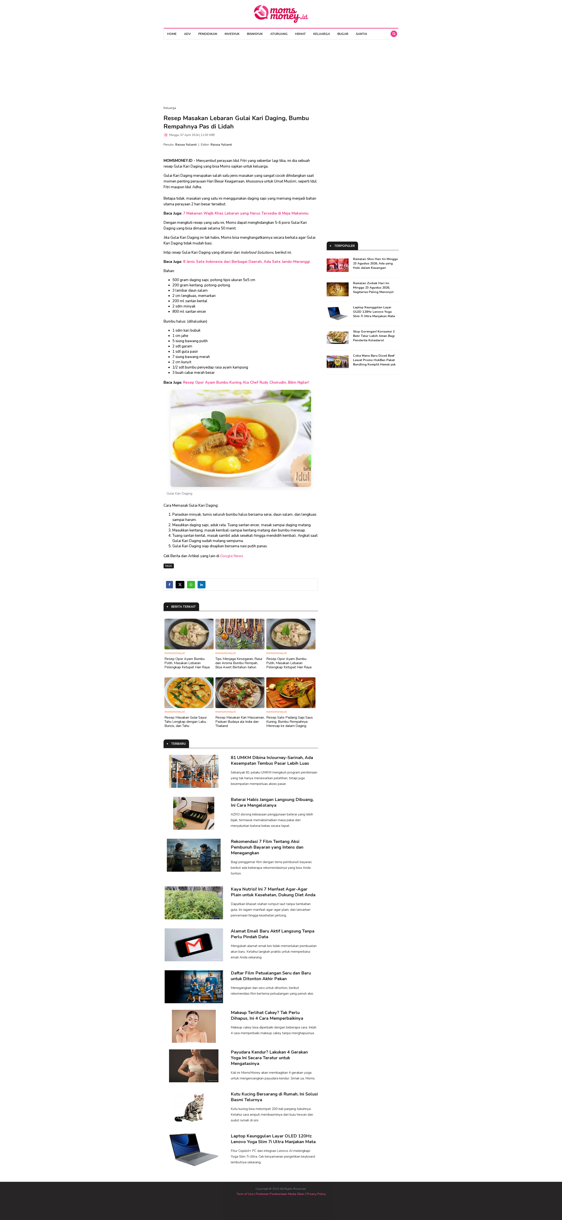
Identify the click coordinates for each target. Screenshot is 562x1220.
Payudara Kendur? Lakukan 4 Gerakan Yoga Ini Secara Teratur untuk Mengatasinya (269, 1057)
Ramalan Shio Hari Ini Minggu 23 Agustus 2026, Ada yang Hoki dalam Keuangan (375, 263)
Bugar (342, 34)
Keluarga (321, 34)
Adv (187, 34)
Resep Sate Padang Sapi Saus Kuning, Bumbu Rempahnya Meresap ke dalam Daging (289, 721)
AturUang (279, 34)
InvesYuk (232, 34)
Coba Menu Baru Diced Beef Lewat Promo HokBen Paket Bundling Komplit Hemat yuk (374, 360)
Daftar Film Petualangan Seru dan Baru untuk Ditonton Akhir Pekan (271, 976)
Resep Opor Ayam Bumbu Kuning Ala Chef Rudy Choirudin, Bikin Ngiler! (246, 382)
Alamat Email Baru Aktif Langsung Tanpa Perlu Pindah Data (272, 934)
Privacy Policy (316, 1194)
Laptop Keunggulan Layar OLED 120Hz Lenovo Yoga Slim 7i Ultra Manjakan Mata (273, 1139)
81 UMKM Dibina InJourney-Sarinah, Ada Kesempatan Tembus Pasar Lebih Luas (272, 760)
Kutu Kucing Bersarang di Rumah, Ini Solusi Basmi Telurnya (274, 1097)
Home (172, 34)
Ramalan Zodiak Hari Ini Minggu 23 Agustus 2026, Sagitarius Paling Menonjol (373, 287)
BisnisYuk (255, 34)
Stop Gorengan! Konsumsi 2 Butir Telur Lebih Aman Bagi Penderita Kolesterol (374, 335)
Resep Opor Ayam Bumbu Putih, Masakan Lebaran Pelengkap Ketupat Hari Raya (187, 663)
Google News (231, 555)
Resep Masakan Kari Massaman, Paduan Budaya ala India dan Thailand (240, 721)
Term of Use (245, 1194)
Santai (361, 34)
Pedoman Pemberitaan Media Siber (280, 1194)
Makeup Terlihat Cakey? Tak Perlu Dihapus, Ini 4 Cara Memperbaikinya (267, 1015)
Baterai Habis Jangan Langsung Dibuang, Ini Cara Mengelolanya (272, 802)
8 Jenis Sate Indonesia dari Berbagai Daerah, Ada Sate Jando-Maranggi (246, 261)
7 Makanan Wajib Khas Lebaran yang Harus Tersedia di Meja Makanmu (245, 213)
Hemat (300, 34)
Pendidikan (207, 34)
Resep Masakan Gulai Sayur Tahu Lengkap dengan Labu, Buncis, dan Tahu (185, 721)
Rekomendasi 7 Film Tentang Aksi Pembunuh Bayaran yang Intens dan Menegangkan (267, 847)
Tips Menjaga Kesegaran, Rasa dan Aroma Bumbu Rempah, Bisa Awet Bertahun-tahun (238, 663)
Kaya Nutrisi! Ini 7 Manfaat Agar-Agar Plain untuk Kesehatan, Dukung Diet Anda (273, 892)
